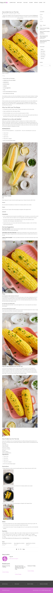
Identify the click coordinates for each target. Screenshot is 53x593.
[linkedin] (23, 549)
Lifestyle (41, 17)
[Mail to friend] (22, 549)
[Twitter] (16, 549)
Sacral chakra (43, 54)
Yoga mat (42, 58)
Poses (41, 19)
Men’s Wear (19, 2)
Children (41, 14)
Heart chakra (43, 51)
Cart (44, 2)
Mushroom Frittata (31, 565)
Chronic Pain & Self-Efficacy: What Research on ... (45, 41)
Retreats (36, 2)
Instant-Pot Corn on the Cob (30, 543)
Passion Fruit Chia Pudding (6, 566)
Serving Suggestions (7, 87)
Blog (26, 6)
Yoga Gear (25, 2)
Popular (44, 25)
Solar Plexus (43, 56)
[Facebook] (18, 549)
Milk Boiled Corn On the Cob (6, 543)
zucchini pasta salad (19, 103)
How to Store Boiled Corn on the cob (10, 91)
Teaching (41, 21)
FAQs (4, 89)
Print (4, 436)
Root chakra (43, 53)
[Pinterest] (20, 549)
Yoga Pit (14, 13)
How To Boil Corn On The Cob (8, 93)
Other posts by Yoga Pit (13, 558)
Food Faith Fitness (26, 538)
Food (29, 6)
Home (24, 6)
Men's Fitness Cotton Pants (19, 587)
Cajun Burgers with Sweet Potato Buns (9, 232)
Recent (41, 25)
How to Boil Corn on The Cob (11, 538)
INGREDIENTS (6, 82)
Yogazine (31, 2)
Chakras (42, 49)
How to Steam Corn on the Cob (19, 543)
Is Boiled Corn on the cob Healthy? (9, 80)
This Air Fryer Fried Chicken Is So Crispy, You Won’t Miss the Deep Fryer (20, 567)
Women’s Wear (12, 2)
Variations (5, 86)
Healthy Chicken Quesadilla (7, 237)
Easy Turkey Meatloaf (6, 228)
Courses (40, 2)
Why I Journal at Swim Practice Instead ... (44, 36)
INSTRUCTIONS (6, 84)
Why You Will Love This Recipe (9, 78)
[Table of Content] (3, 76)
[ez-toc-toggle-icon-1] (3, 76)
